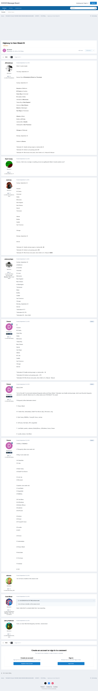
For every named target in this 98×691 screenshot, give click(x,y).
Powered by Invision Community (49, 688)
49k (10, 272)
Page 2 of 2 (17, 57)
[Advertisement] (29, 29)
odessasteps (8, 259)
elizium (8, 575)
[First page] (3, 57)
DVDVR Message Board (10, 3)
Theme (42, 686)
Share (81, 50)
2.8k (9, 76)
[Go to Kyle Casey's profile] (9, 164)
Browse (4, 8)
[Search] (95, 8)
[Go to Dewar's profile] (4, 50)
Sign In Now (71, 663)
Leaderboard (18, 8)
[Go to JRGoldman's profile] (9, 68)
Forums (3, 12)
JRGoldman (9, 63)
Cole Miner (8, 596)
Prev (6, 57)
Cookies (55, 686)
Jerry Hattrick (9, 620)
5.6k (9, 588)
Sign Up (93, 3)
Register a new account (27, 663)
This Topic (89, 8)
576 (10, 193)
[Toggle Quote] (18, 600)
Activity (10, 8)
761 (10, 634)
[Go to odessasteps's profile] (9, 264)
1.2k (10, 610)
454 (10, 172)
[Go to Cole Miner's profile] (9, 602)
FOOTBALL (21, 51)
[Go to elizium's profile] (9, 581)
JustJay (9, 180)
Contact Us (49, 686)
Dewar (10, 49)
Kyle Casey (9, 159)
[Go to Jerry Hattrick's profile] (9, 626)
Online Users (11, 12)
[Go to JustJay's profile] (9, 185)
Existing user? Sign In (82, 3)
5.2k (9, 336)
